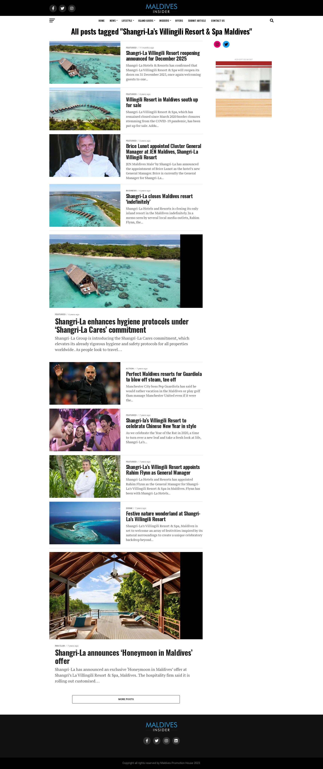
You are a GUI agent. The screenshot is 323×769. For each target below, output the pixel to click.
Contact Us (217, 20)
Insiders (164, 20)
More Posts (126, 699)
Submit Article (197, 20)
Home (101, 20)
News (113, 20)
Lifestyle (127, 20)
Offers (179, 20)
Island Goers (145, 20)
